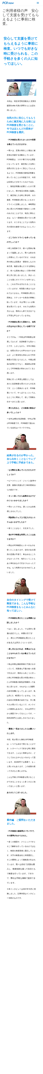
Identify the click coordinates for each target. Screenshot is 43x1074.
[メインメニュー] (38, 3)
